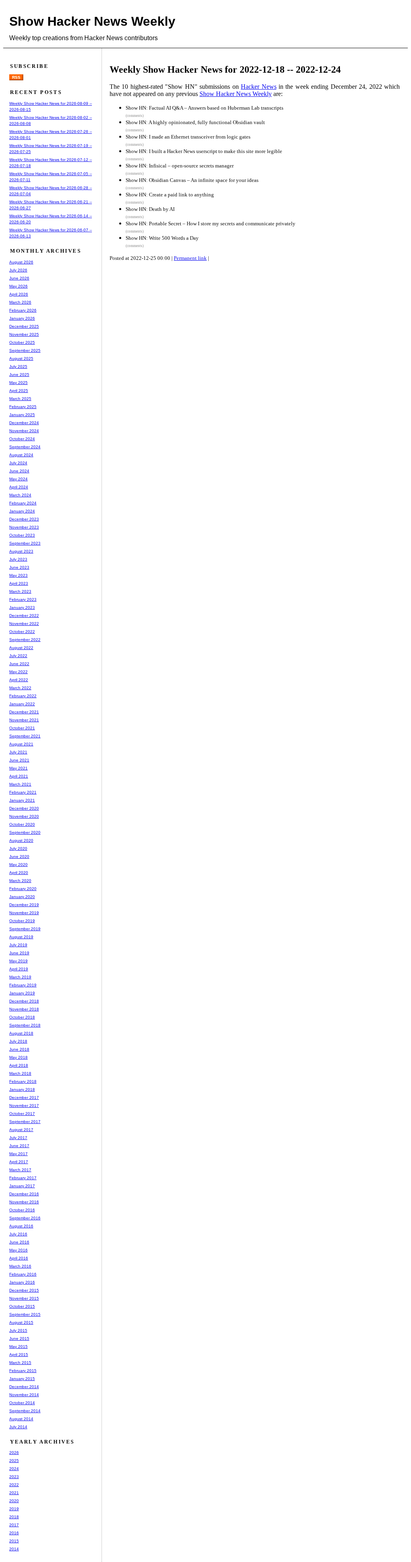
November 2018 (24, 1009)
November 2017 (24, 1105)
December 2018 (24, 1001)
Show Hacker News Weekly (92, 21)
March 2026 (20, 302)
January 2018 (22, 1089)
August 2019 (21, 937)
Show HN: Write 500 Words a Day (162, 238)
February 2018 (23, 1081)
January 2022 (22, 704)
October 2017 (22, 1113)
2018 (14, 1517)
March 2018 (20, 1073)
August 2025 (21, 358)
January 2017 (22, 1186)
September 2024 (25, 447)
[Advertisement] (260, 297)
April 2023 (18, 583)
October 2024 (22, 439)
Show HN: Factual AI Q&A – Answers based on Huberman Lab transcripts (204, 108)
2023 (14, 1476)
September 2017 (25, 1121)
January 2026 (22, 318)
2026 (14, 1452)
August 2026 (21, 262)
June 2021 (19, 760)
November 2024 (24, 431)
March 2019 (20, 977)
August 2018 (21, 1033)
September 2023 (25, 543)
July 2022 (18, 655)
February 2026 (23, 310)
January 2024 (22, 511)
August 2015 (21, 1322)
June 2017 (19, 1145)
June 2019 (19, 953)
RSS (16, 77)
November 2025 (24, 334)
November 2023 (24, 527)
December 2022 (24, 615)
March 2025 (20, 398)
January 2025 (22, 414)
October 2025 (22, 342)
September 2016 (25, 1218)
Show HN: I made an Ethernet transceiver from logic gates (188, 137)
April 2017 (18, 1162)
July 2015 (18, 1330)
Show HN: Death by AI (150, 209)
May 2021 (18, 768)
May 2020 (18, 864)
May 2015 (18, 1346)
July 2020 (18, 848)
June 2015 (19, 1338)
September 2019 (25, 929)
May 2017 (18, 1154)
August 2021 (21, 744)
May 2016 (18, 1250)
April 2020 (18, 872)
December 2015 (24, 1290)
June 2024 (19, 471)
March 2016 (20, 1266)
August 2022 (21, 647)
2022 (14, 1484)
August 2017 (21, 1129)
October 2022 (22, 631)
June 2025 (19, 374)
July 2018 (18, 1041)
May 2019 (18, 961)
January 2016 (22, 1282)
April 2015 (18, 1354)
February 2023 (23, 599)
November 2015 (24, 1298)
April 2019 (18, 969)
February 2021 (23, 792)
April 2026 (18, 294)
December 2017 (24, 1097)
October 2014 (22, 1403)
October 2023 (22, 535)
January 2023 (22, 607)
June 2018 (19, 1049)
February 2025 (23, 406)
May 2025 (18, 382)
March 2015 (20, 1362)
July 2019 (18, 945)
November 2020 (24, 816)
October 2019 (22, 921)
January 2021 (22, 800)
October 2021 (22, 728)
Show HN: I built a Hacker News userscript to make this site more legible (204, 151)
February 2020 (23, 888)
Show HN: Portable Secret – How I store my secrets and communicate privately (210, 224)
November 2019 (24, 913)
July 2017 (18, 1137)
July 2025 (18, 366)
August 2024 (21, 455)
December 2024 (24, 423)
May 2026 (18, 286)
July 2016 (18, 1234)
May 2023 (18, 575)
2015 (14, 1541)
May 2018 (18, 1057)
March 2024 (20, 495)
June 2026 (19, 278)
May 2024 (18, 479)
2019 (14, 1509)
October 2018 (22, 1017)
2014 (14, 1549)
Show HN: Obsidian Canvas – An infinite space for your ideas (192, 180)
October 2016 (22, 1210)
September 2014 (25, 1411)
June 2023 (19, 567)
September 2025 (25, 350)
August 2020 (21, 840)
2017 (14, 1525)
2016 (14, 1533)
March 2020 (20, 880)
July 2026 (18, 270)
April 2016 (18, 1258)
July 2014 (18, 1427)
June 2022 (19, 664)
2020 (14, 1501)
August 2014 (21, 1419)
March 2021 (20, 784)
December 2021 (24, 712)
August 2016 (21, 1226)
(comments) (135, 116)
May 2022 (18, 672)
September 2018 (25, 1025)
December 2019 (24, 904)
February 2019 (23, 985)
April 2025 (18, 390)
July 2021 (18, 752)
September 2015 (25, 1314)
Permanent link (190, 258)
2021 (14, 1493)
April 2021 (18, 776)
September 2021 (25, 736)
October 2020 (22, 824)
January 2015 (22, 1378)
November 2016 (24, 1202)
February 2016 (23, 1274)
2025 (14, 1460)
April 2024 (18, 487)
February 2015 (23, 1370)
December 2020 (24, 808)
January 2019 (22, 993)
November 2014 (24, 1395)
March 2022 (20, 688)
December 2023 (24, 519)
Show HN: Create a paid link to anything (170, 195)
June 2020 (19, 856)
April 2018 (18, 1065)
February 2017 (23, 1178)
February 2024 (23, 503)
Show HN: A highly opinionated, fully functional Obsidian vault (195, 122)
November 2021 (24, 720)
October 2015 (22, 1306)
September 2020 (25, 832)
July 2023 (18, 559)
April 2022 (18, 680)
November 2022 (24, 623)
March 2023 (20, 591)
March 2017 (20, 1170)
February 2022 (23, 696)
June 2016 (19, 1242)
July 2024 (18, 463)
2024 (14, 1468)
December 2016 (24, 1194)
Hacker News (258, 86)
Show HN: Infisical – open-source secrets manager (180, 166)
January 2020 (22, 896)
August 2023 (21, 551)
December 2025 (24, 326)
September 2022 (25, 639)
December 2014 (24, 1386)
